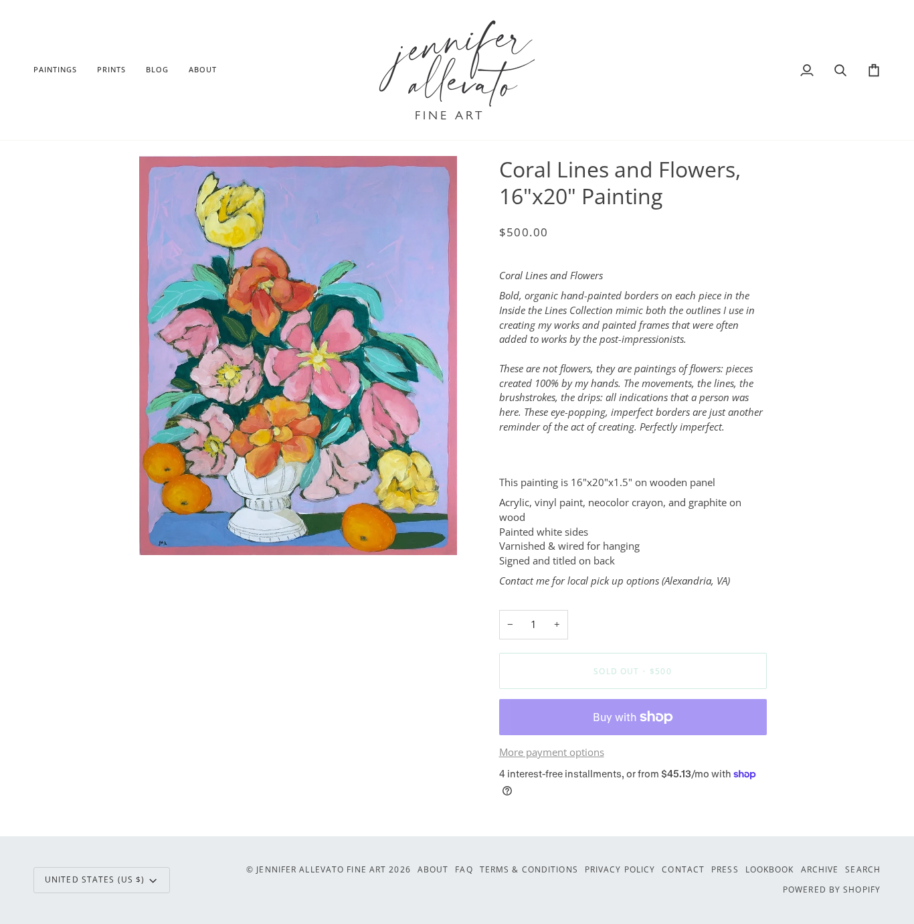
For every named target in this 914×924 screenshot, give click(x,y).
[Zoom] (164, 530)
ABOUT (433, 869)
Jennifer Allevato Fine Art (321, 869)
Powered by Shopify (832, 889)
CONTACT (683, 869)
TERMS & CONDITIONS (529, 869)
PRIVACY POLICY (620, 869)
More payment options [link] (551, 752)
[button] (60, 70)
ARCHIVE (820, 869)
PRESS (725, 869)
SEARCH (863, 869)
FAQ (463, 869)
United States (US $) (95, 879)
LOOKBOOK (769, 869)
